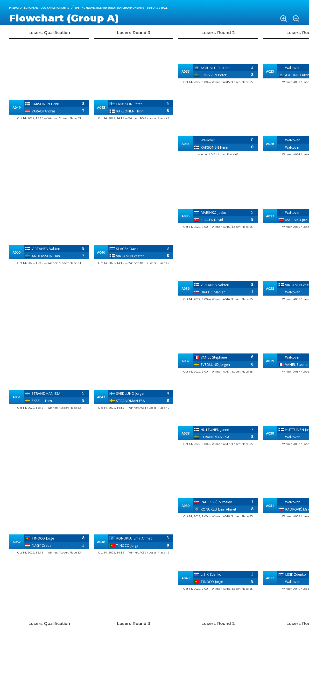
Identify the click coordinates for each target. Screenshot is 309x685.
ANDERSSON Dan (46, 256)
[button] (283, 18)
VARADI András (44, 111)
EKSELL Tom (42, 400)
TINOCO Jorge (43, 538)
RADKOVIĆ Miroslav (216, 502)
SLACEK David (127, 248)
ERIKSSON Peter (129, 104)
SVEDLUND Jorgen (130, 393)
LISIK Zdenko (211, 574)
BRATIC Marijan (213, 292)
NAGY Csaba (41, 545)
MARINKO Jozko (213, 212)
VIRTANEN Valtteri (46, 248)
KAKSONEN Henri (45, 104)
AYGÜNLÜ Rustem (215, 67)
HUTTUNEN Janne (215, 429)
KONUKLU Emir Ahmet (134, 538)
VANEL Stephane (214, 357)
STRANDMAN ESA (46, 393)
